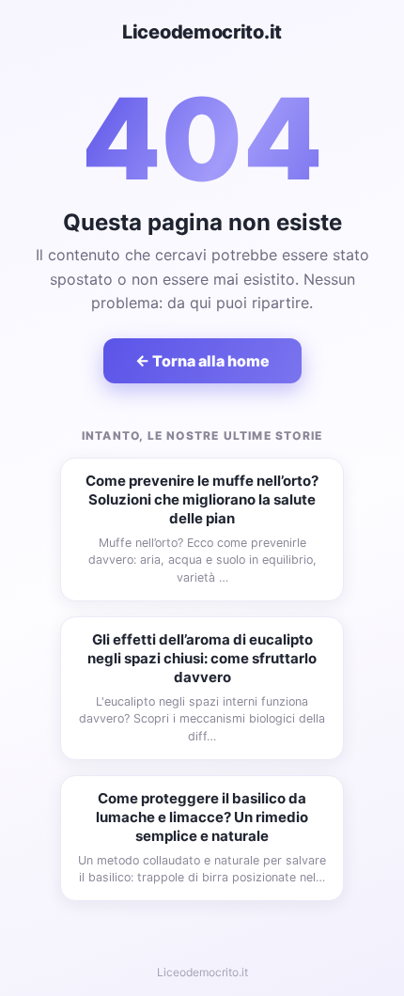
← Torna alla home (202, 360)
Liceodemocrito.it (202, 32)
